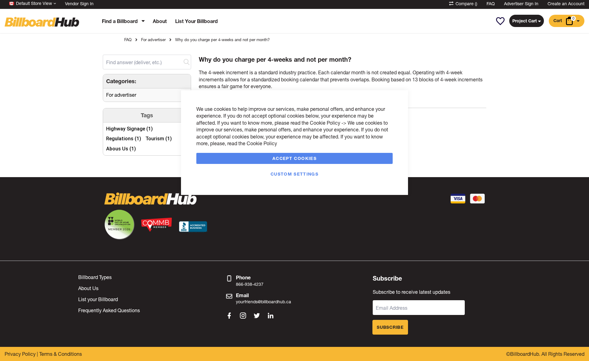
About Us (88, 288)
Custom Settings (294, 174)
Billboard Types (95, 277)
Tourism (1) (158, 139)
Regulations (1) (123, 139)
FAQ (491, 3)
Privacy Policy (20, 354)
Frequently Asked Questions (109, 310)
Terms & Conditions (60, 354)
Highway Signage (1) (129, 129)
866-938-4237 (250, 284)
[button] (500, 21)
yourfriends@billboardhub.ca (263, 301)
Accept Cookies (294, 158)
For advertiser (153, 40)
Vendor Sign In (79, 3)
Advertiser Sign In (521, 3)
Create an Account (566, 3)
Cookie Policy (325, 123)
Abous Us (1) (121, 149)
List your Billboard (98, 299)
